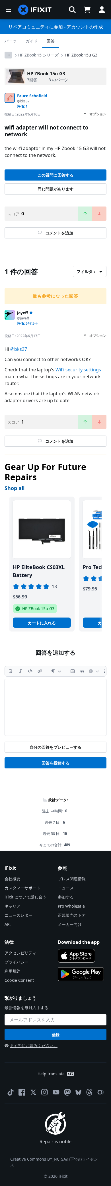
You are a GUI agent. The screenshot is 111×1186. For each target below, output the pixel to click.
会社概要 (12, 878)
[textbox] (55, 707)
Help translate (51, 1073)
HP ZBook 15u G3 (81, 55)
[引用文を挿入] (82, 671)
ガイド (32, 41)
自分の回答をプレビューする (55, 747)
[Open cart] (87, 9)
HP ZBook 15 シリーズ (38, 55)
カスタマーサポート (22, 887)
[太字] (10, 671)
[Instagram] (44, 1092)
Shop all (14, 488)
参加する (66, 897)
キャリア (12, 906)
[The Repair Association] (100, 1092)
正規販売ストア (72, 915)
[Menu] (8, 10)
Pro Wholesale (71, 906)
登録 (55, 1034)
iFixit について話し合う (25, 897)
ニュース (66, 887)
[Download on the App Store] (76, 956)
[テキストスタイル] (56, 671)
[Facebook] (21, 1092)
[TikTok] (10, 1092)
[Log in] (102, 9)
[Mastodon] (67, 1092)
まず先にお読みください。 (33, 1045)
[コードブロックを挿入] (72, 671)
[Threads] (89, 1092)
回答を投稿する (55, 763)
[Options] (8, 55)
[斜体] (20, 671)
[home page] (35, 10)
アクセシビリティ (20, 953)
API (8, 924)
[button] (72, 9)
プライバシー (16, 962)
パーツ (11, 41)
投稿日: (23, 114)
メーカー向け (70, 924)
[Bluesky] (78, 1092)
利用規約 (12, 971)
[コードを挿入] (30, 671)
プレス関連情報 (72, 878)
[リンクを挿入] (39, 671)
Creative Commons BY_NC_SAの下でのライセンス (54, 1161)
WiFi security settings (78, 370)
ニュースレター (18, 915)
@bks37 (18, 349)
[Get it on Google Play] (81, 974)
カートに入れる (42, 623)
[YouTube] (56, 1092)
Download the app (79, 942)
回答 (51, 41)
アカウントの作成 (85, 27)
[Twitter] (33, 1092)
